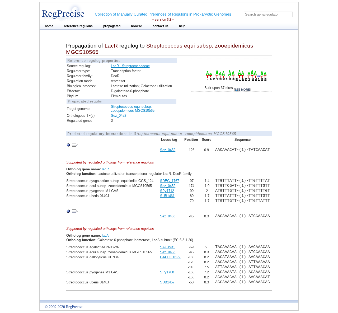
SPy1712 (167, 191)
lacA (105, 235)
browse (136, 26)
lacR (105, 169)
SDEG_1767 (169, 181)
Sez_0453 (167, 216)
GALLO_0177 (170, 257)
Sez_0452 (118, 116)
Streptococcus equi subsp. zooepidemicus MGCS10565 (132, 109)
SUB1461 (167, 196)
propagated (111, 26)
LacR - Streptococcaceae (130, 66)
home (49, 26)
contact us (160, 26)
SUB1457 (167, 282)
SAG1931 (167, 247)
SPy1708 (167, 272)
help (182, 26)
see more (242, 89)
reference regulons (78, 26)
